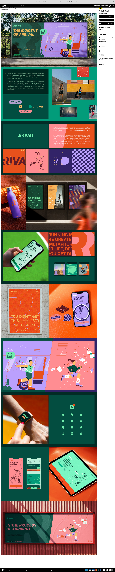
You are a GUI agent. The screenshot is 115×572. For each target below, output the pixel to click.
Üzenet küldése (109, 20)
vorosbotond (104, 13)
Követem (111, 16)
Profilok (23, 5)
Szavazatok (103, 41)
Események (43, 5)
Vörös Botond (104, 11)
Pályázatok (35, 5)
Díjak (29, 5)
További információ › (74, 1)
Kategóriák (16, 5)
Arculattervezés (4, 9)
